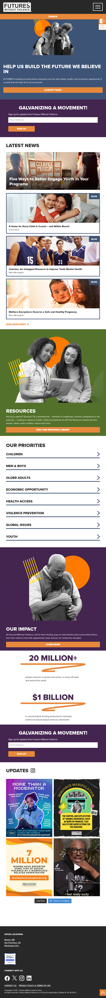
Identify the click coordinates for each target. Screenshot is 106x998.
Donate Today (53, 90)
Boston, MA (9, 939)
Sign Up (21, 128)
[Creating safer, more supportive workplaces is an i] (29, 867)
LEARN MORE (53, 644)
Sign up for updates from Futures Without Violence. (33, 114)
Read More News (16, 324)
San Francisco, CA (12, 942)
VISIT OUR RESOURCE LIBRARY (53, 429)
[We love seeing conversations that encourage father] (77, 867)
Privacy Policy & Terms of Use (35, 985)
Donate (53, 16)
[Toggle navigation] (98, 7)
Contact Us (10, 985)
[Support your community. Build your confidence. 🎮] (29, 808)
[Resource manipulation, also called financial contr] (77, 808)
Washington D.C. (11, 945)
